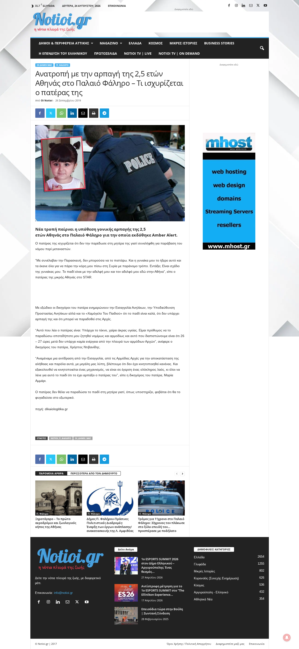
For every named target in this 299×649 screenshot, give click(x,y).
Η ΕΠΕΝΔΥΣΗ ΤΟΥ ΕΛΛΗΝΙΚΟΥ (63, 53)
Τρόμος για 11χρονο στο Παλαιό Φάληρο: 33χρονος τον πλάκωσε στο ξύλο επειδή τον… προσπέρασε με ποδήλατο (161, 525)
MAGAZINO (109, 43)
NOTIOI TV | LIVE (138, 53)
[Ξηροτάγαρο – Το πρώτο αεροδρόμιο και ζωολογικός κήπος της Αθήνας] (58, 498)
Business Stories (219, 43)
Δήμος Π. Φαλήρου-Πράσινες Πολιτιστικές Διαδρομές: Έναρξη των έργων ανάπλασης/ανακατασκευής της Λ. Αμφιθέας (110, 525)
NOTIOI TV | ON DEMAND (179, 53)
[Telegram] (104, 113)
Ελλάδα (135, 43)
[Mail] (251, 5)
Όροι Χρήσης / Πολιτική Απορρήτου (189, 643)
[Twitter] (50, 113)
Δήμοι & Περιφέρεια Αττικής (64, 43)
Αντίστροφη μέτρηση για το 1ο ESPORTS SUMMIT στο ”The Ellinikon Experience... (162, 590)
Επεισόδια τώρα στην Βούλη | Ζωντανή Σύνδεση (162, 611)
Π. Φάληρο (62, 65)
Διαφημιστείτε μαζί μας (230, 643)
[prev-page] (176, 473)
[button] (262, 48)
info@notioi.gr (63, 593)
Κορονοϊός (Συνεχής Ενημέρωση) (216, 578)
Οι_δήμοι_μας (83, 438)
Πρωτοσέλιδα (105, 53)
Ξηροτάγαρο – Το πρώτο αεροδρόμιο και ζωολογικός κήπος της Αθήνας (55, 523)
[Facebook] (229, 5)
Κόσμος (156, 43)
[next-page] (182, 473)
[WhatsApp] (61, 113)
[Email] (83, 113)
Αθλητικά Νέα (203, 599)
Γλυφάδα (200, 564)
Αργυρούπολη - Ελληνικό (211, 592)
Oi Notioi (46, 100)
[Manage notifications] (287, 637)
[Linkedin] (243, 5)
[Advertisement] (184, 21)
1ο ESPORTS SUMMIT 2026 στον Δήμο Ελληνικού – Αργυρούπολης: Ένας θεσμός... (159, 565)
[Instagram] (236, 5)
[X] (258, 5)
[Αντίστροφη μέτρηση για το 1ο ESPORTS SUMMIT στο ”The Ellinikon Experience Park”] (126, 593)
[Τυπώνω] (93, 113)
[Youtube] (265, 5)
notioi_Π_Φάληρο (61, 438)
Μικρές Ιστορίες (183, 43)
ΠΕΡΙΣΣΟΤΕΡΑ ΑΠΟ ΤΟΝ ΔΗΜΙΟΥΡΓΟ (94, 473)
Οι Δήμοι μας (44, 65)
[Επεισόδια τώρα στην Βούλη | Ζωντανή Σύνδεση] (126, 615)
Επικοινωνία (117, 5)
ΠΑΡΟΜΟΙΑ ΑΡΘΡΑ (51, 473)
